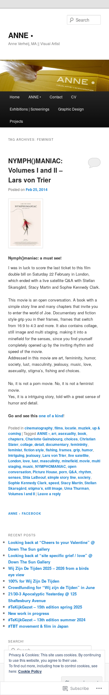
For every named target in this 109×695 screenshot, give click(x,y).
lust (35, 461)
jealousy (33, 455)
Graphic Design (71, 108)
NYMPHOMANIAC (50, 466)
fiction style (34, 450)
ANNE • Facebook (24, 513)
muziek (84, 428)
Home (15, 96)
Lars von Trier (54, 455)
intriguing (16, 455)
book (82, 433)
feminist (15, 450)
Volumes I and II (21, 493)
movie (84, 461)
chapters (16, 439)
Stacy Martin (72, 482)
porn (63, 472)
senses (14, 477)
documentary (57, 444)
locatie (70, 428)
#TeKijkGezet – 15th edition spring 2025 (45, 607)
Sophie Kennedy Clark (27, 482)
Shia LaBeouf (34, 477)
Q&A (73, 472)
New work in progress (28, 613)
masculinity (50, 461)
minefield (70, 461)
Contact (56, 96)
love (26, 461)
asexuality (67, 433)
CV (73, 96)
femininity (79, 444)
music (28, 466)
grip (76, 450)
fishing (51, 450)
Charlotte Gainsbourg (43, 439)
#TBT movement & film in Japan (38, 626)
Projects (16, 121)
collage (26, 444)
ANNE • (20, 35)
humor (87, 450)
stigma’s (35, 488)
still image (53, 488)
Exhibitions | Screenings (29, 108)
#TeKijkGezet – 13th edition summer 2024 (46, 620)
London (14, 461)
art (53, 433)
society (84, 477)
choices (71, 439)
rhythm (85, 472)
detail (39, 444)
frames (65, 450)
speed (53, 482)
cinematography (39, 428)
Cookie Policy (30, 671)
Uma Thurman (76, 488)
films (58, 428)
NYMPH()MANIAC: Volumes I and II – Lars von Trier (35, 170)
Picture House (45, 472)
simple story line (62, 477)
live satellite (78, 455)
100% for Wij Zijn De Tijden (33, 581)
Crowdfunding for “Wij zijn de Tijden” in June (51, 587)
